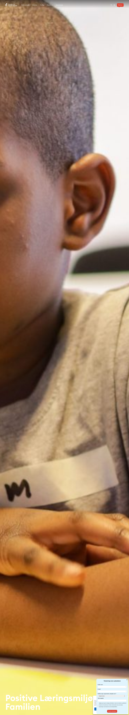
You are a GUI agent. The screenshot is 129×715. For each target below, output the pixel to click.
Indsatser (34, 5)
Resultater (50, 5)
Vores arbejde (25, 5)
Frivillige (42, 5)
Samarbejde (59, 5)
